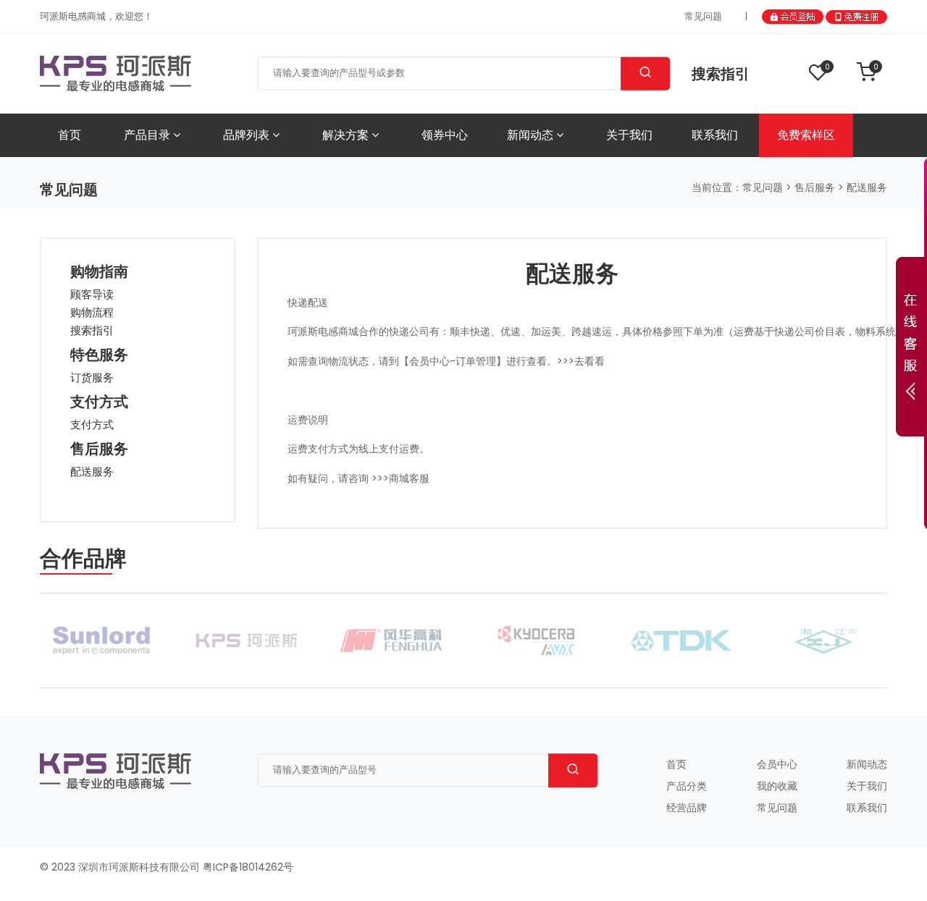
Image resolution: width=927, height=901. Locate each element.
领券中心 (444, 135)
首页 (69, 135)
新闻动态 (531, 135)
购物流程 (92, 312)
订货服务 (92, 378)
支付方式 (92, 425)
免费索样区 (806, 135)
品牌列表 (247, 135)
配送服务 (92, 472)
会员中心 (777, 764)
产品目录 (148, 135)
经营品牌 (686, 807)
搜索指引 (721, 74)
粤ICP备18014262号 (248, 867)
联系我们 (715, 135)
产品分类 (686, 786)
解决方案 (347, 135)
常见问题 (703, 16)
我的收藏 (777, 786)
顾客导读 (92, 294)
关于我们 (629, 135)
